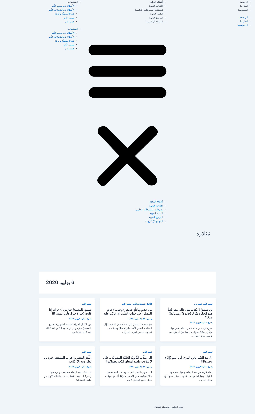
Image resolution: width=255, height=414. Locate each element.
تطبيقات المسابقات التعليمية (149, 9)
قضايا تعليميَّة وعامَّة (64, 13)
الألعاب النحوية (156, 5)
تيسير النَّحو (68, 17)
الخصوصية (243, 9)
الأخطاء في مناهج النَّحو (63, 5)
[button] (127, 113)
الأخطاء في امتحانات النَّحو (61, 9)
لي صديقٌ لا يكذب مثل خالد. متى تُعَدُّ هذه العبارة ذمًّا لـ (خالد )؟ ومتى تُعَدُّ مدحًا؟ (190, 313)
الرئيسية (244, 1)
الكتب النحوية (156, 13)
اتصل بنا (244, 5)
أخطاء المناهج (156, 1)
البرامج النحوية (156, 17)
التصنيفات (73, 1)
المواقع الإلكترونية (154, 21)
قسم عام (69, 21)
